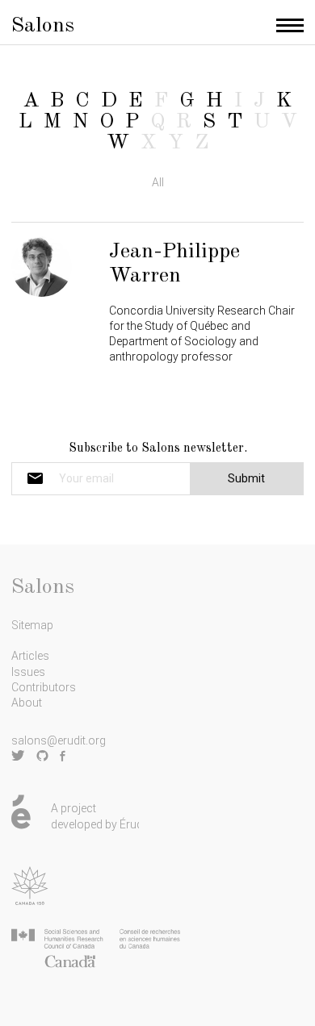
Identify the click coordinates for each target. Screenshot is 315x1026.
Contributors (43, 687)
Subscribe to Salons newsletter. (158, 448)
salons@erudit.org (58, 740)
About (26, 702)
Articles (30, 655)
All (158, 182)
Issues (28, 671)
